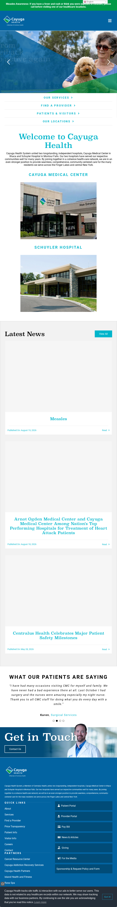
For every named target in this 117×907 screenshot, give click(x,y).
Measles (58, 419)
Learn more (40, 902)
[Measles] (58, 376)
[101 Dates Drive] (58, 183)
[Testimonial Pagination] (54, 721)
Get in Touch (41, 737)
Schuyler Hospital (58, 247)
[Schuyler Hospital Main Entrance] (58, 256)
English (89, 2)
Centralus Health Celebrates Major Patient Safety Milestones (58, 635)
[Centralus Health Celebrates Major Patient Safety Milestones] (58, 590)
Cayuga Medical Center (58, 174)
